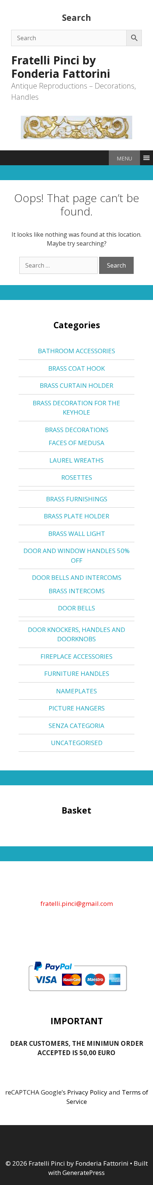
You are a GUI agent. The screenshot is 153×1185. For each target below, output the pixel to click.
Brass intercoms (77, 591)
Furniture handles (76, 673)
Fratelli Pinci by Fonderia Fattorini (60, 66)
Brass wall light (76, 533)
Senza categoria (76, 725)
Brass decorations (76, 429)
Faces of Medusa (76, 442)
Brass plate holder (76, 516)
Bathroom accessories (76, 350)
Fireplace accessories (76, 656)
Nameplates (76, 691)
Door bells (76, 608)
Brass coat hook (76, 368)
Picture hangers (77, 708)
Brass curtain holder (76, 385)
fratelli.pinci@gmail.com (76, 903)
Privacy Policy (87, 1092)
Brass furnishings (76, 499)
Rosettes (76, 477)
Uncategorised (76, 742)
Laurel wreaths (76, 460)
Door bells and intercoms (76, 577)
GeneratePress (83, 1172)
